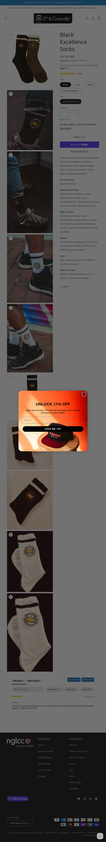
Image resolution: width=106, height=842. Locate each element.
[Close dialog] (84, 394)
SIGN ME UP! (53, 429)
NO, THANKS (53, 437)
